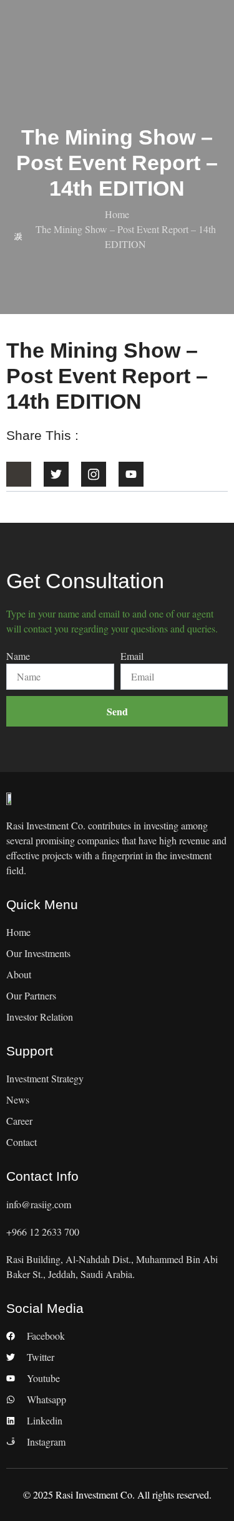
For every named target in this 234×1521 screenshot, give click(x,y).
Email (132, 655)
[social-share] (18, 474)
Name (18, 655)
